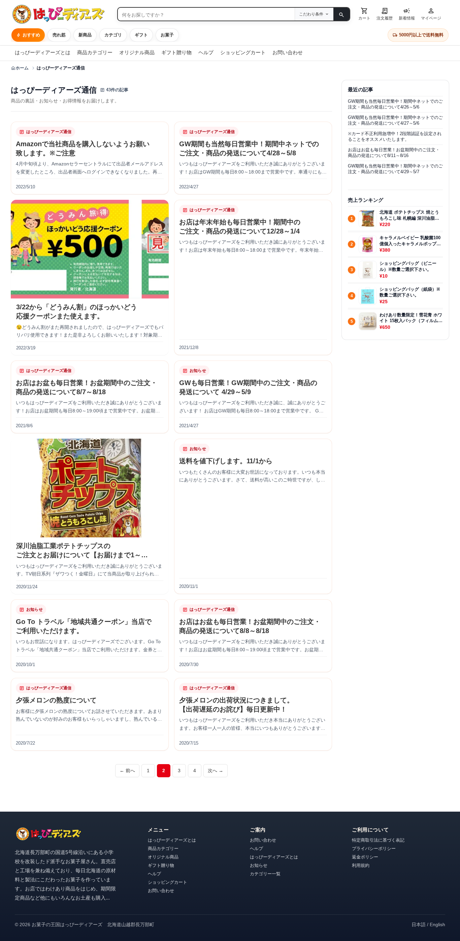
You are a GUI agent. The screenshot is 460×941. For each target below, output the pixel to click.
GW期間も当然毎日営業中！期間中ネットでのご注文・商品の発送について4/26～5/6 (395, 103)
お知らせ (258, 865)
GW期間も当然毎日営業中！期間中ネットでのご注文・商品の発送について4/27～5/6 (395, 120)
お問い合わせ (287, 52)
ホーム (20, 68)
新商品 (85, 34)
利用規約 (360, 865)
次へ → (215, 770)
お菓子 (167, 34)
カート (364, 13)
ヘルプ (205, 52)
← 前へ (127, 770)
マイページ (431, 13)
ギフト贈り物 (176, 52)
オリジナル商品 (137, 52)
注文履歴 (384, 13)
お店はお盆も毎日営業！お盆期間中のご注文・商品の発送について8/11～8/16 (394, 152)
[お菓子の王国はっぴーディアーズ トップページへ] (48, 834)
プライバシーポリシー (374, 848)
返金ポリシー (365, 856)
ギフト (141, 34)
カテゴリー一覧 (265, 873)
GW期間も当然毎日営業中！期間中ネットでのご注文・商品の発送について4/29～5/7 (395, 168)
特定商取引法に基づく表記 (378, 840)
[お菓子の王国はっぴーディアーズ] (61, 14)
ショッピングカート (243, 52)
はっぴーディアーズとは (42, 52)
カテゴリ (113, 34)
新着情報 (407, 13)
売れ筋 (59, 34)
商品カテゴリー (94, 52)
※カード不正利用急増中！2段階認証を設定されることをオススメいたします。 (394, 136)
